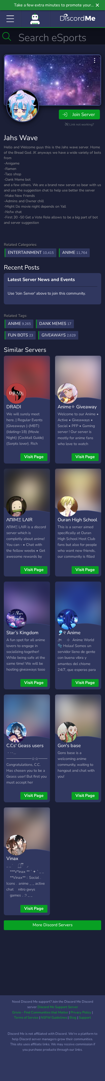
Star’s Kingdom (22, 632)
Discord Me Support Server (57, 1007)
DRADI (13, 406)
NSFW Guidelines (54, 1017)
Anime (74, 252)
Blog (72, 1017)
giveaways (59, 335)
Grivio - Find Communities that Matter (40, 1012)
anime (19, 323)
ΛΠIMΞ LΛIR (19, 519)
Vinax (12, 858)
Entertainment (31, 252)
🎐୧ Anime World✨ (69, 636)
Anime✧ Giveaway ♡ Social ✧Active (77, 410)
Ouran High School (77, 519)
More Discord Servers (53, 925)
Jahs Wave (21, 138)
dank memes (55, 323)
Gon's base (69, 745)
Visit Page (34, 457)
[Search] (7, 36)
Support (85, 1017)
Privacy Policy (81, 1012)
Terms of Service (26, 1017)
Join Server (83, 114)
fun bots (20, 335)
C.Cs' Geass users (25, 745)
